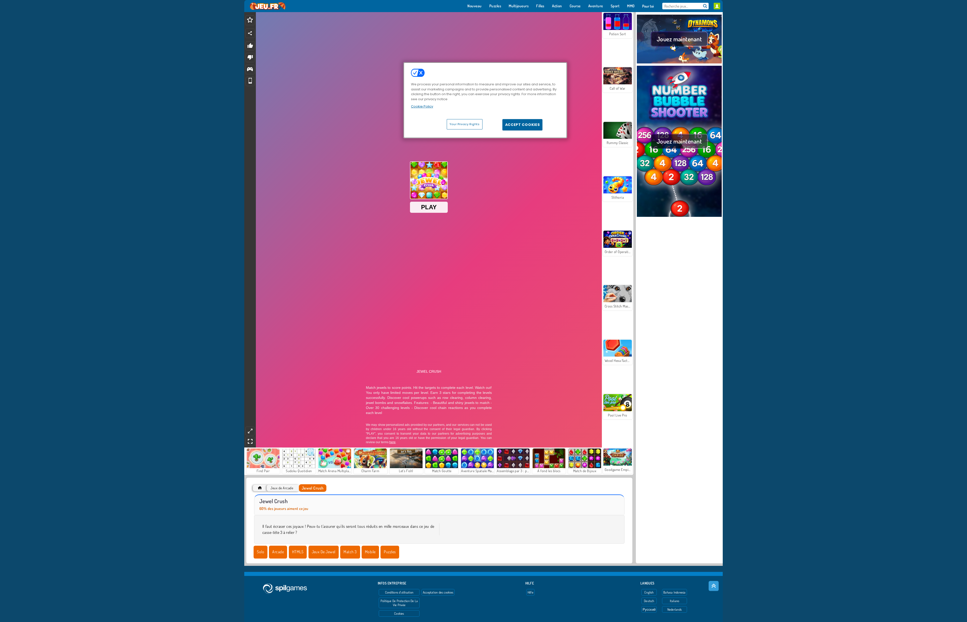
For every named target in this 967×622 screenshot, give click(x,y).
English (649, 592)
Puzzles (390, 551)
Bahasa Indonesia (674, 592)
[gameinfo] (250, 70)
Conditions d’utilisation (399, 592)
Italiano (674, 601)
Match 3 (350, 551)
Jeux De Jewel (323, 551)
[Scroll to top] (714, 586)
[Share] (250, 33)
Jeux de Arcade (281, 488)
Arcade (278, 551)
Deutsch (649, 601)
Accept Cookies (522, 124)
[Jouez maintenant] (679, 62)
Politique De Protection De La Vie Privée (399, 603)
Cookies (399, 613)
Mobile (370, 551)
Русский (649, 609)
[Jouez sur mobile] (250, 81)
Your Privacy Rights (465, 124)
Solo (260, 551)
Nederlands (674, 609)
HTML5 (297, 551)
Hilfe (530, 592)
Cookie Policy (422, 106)
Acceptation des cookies (438, 592)
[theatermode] (250, 431)
